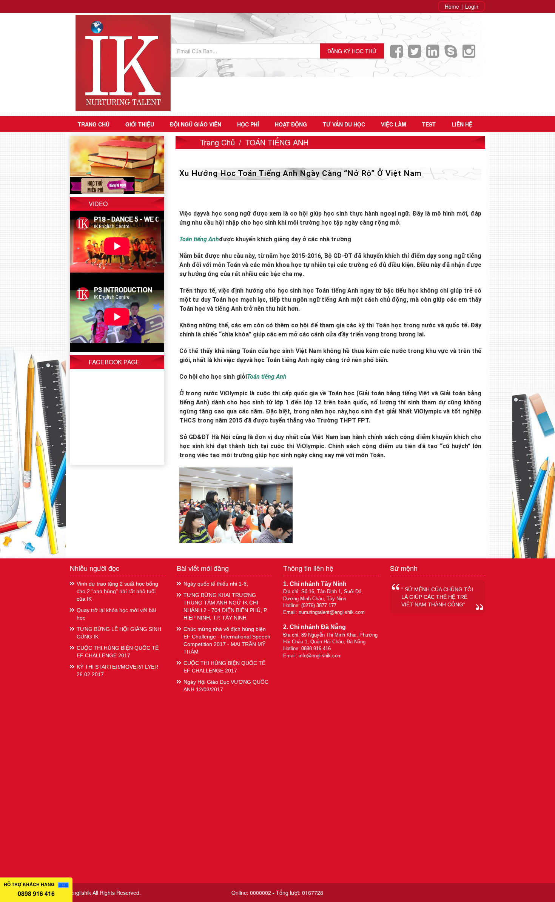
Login (471, 6)
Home (452, 6)
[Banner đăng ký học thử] (117, 164)
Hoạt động (291, 124)
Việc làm (393, 124)
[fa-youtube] (452, 54)
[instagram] (470, 54)
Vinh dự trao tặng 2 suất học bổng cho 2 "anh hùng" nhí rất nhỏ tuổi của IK (117, 591)
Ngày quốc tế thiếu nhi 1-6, (215, 584)
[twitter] (416, 54)
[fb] (398, 54)
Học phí (248, 124)
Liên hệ (462, 124)
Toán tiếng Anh (267, 376)
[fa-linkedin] (434, 54)
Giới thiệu (139, 124)
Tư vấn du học (344, 124)
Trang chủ (93, 124)
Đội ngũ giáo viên (195, 124)
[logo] (123, 62)
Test (429, 124)
